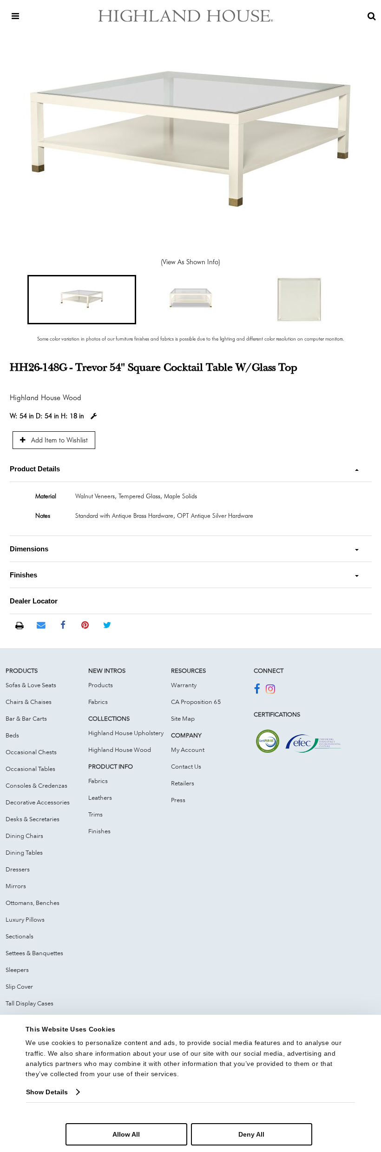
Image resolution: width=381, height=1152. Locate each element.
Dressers (18, 869)
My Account (187, 749)
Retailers (182, 783)
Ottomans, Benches (32, 902)
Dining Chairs (24, 835)
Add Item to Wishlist (58, 440)
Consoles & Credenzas (36, 785)
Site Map (183, 718)
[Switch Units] (94, 416)
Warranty (184, 685)
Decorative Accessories (38, 802)
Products (100, 685)
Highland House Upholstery (126, 733)
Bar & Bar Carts (26, 718)
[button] (81, 299)
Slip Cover (19, 986)
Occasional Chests (31, 752)
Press (178, 800)
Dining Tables (24, 852)
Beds (12, 735)
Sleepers (17, 969)
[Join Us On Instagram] (270, 690)
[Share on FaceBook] (62, 625)
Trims (95, 814)
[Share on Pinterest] (85, 625)
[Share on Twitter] (107, 625)
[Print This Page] (19, 625)
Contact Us (186, 766)
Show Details (47, 1092)
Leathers (100, 797)
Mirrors (16, 886)
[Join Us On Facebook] (257, 690)
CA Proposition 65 (196, 701)
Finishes (99, 831)
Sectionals (19, 936)
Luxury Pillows (25, 919)
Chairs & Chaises (29, 701)
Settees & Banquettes (34, 953)
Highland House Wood (119, 749)
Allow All (126, 1134)
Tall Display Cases (29, 1003)
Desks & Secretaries (32, 819)
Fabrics (98, 701)
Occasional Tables (30, 768)
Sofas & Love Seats (31, 685)
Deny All (251, 1134)
